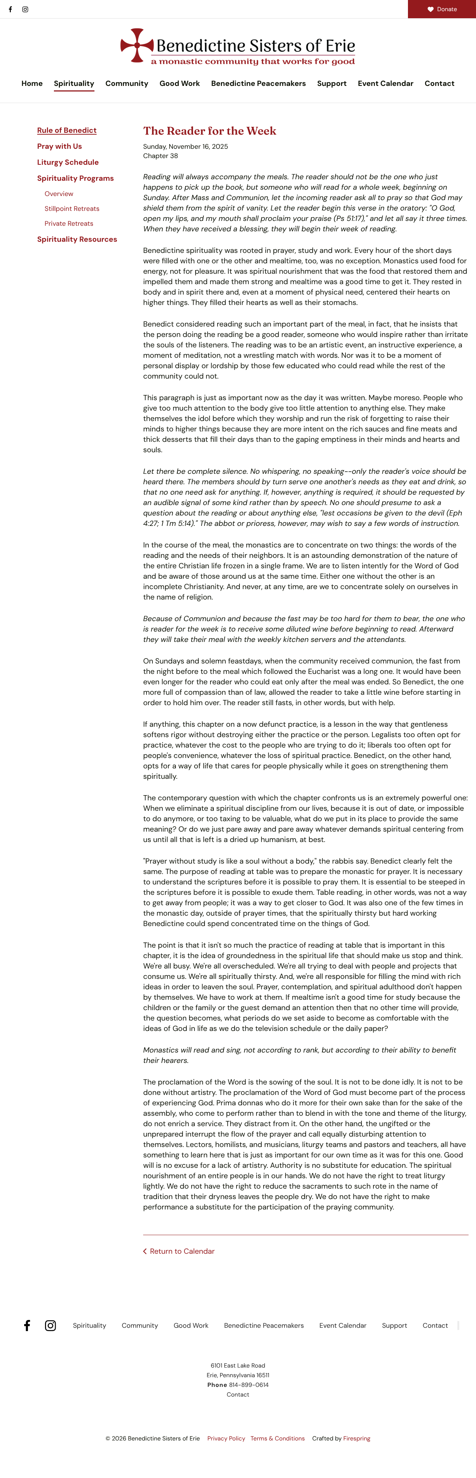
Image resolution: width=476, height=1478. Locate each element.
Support (332, 84)
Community (127, 84)
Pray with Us (59, 146)
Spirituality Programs (75, 178)
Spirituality (74, 84)
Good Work (180, 84)
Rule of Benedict (67, 130)
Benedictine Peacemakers (258, 84)
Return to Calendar (182, 1251)
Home (32, 84)
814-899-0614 (248, 1385)
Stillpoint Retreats (72, 208)
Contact (439, 84)
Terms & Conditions (278, 1438)
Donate (447, 9)
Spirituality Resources (77, 239)
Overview (59, 193)
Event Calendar (385, 84)
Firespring (356, 1438)
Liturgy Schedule (68, 162)
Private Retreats (69, 223)
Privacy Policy (226, 1438)
